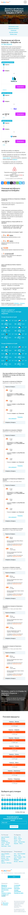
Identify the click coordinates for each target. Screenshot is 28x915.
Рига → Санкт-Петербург (19, 853)
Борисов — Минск (14, 762)
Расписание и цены (13, 26)
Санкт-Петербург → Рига (19, 857)
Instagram (5, 904)
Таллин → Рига (17, 840)
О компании (17, 885)
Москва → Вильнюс (18, 861)
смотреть (14, 723)
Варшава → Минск (18, 843)
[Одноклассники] (5, 183)
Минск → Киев (17, 855)
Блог (2, 891)
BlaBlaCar (15, 159)
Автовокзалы (4, 889)
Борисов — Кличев (14, 746)
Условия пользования (17, 890)
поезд (4, 158)
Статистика (13, 30)
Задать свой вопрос (10, 704)
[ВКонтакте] (2, 183)
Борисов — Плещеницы (14, 779)
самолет (8, 158)
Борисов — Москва (14, 721)
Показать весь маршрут (16, 417)
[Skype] (20, 183)
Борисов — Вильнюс (14, 738)
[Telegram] (23, 183)
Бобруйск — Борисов (19, 303)
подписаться (14, 826)
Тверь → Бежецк (5, 844)
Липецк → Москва (5, 842)
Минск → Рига (17, 837)
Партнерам (17, 888)
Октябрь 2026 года (20, 812)
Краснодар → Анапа (6, 846)
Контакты (16, 887)
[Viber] (14, 183)
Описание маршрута (13, 28)
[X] (11, 183)
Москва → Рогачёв (5, 856)
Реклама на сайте (18, 893)
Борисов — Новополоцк (14, 770)
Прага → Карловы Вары (19, 841)
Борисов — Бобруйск (14, 729)
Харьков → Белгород (6, 862)
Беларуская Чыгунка (17, 545)
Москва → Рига (4, 858)
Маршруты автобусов (4, 886)
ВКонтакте (5, 903)
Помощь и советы (6, 893)
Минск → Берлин (18, 838)
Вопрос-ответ (13, 34)
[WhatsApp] (17, 183)
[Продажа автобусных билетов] (5, 2)
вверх (14, 876)
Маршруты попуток (6, 888)
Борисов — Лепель (14, 754)
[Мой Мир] (8, 183)
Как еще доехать (13, 32)
